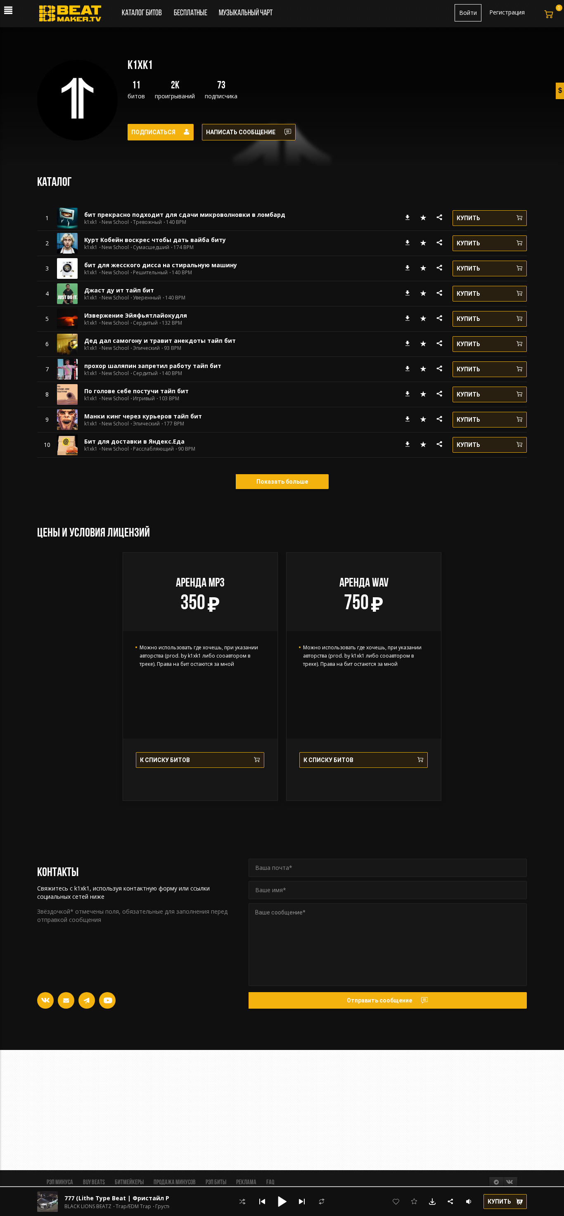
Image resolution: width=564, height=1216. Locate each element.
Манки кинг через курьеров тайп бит (143, 416)
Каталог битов (142, 13)
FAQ (270, 1182)
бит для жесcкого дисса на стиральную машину (160, 265)
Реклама (246, 1182)
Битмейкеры (129, 1182)
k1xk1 (90, 222)
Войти (468, 13)
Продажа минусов (175, 1182)
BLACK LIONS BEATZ (87, 1206)
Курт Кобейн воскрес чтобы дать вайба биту (155, 240)
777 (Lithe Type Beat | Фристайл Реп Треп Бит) (136, 1198)
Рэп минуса (60, 1182)
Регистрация (507, 12)
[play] (47, 218)
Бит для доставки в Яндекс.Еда (134, 441)
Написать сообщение (240, 132)
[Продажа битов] (73, 15)
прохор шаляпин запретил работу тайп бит (152, 366)
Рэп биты (216, 1182)
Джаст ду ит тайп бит (119, 290)
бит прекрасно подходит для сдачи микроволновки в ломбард (184, 214)
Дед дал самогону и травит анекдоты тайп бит (160, 340)
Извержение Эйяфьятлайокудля (135, 315)
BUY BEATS (94, 1182)
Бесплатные (191, 13)
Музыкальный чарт (246, 13)
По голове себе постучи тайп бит (136, 391)
